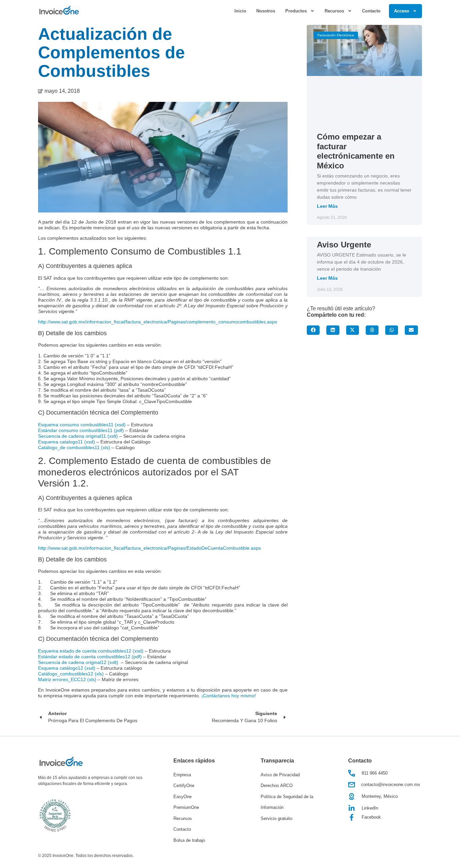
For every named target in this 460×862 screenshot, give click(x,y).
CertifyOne (183, 785)
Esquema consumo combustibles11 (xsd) (82, 424)
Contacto (371, 10)
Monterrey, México (380, 796)
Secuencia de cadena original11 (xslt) (78, 436)
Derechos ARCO (277, 785)
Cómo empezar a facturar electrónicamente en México (356, 151)
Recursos (182, 818)
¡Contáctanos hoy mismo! (228, 695)
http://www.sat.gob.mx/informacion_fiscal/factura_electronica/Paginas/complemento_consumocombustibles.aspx (157, 321)
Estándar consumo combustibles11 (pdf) (81, 430)
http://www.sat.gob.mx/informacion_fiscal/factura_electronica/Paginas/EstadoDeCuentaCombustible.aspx (149, 548)
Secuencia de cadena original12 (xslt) (78, 662)
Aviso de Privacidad (280, 774)
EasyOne (182, 796)
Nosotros (265, 10)
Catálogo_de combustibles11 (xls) (74, 447)
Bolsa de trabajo (189, 840)
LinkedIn (370, 808)
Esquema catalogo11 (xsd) (66, 441)
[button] (313, 330)
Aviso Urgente (344, 244)
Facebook (371, 817)
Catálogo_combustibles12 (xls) (71, 673)
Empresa (182, 774)
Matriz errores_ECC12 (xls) (67, 679)
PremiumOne (186, 807)
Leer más (327, 206)
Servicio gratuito (276, 818)
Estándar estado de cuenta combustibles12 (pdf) (90, 656)
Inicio (240, 10)
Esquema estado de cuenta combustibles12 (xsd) (90, 651)
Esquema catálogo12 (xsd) (66, 668)
